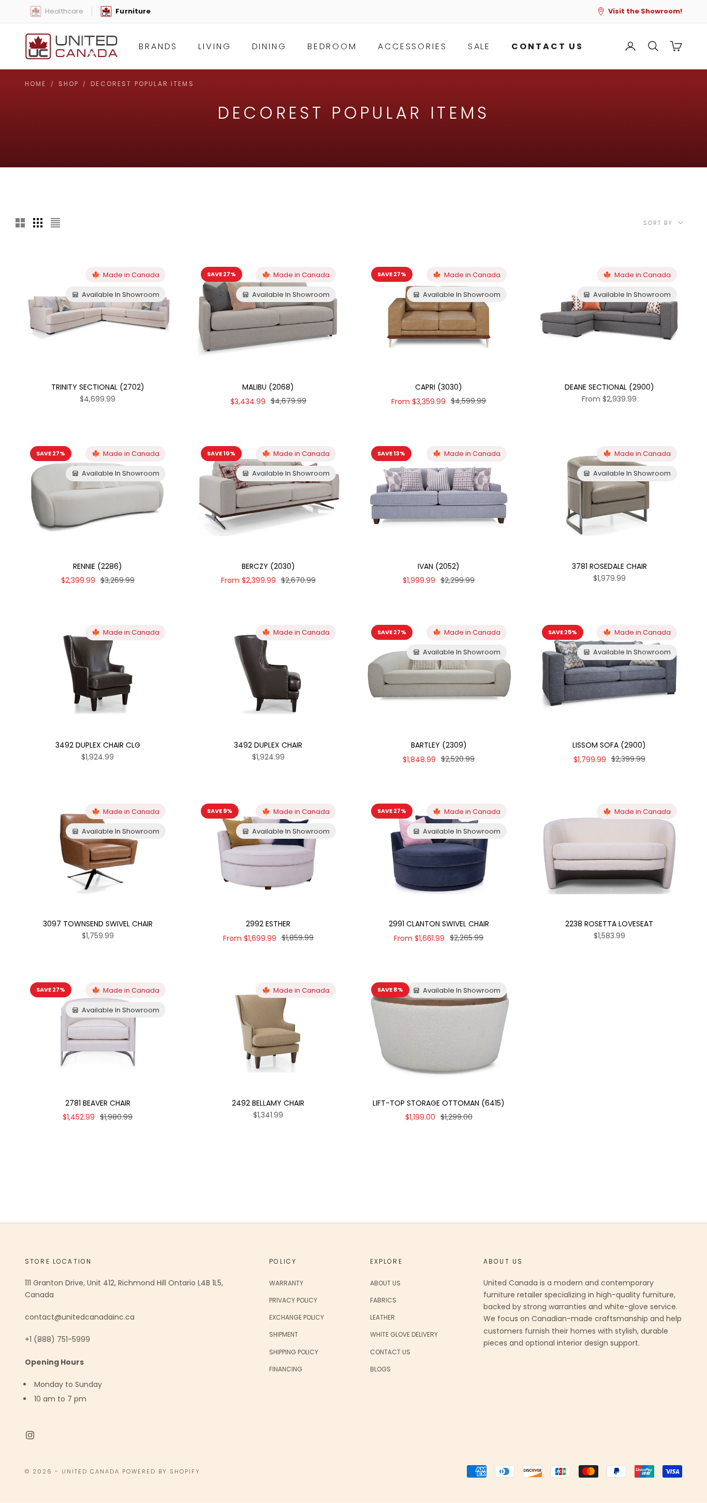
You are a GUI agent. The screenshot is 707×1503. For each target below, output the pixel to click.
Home (36, 83)
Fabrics (383, 1300)
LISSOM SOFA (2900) (609, 745)
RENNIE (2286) (97, 566)
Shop (68, 83)
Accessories (412, 46)
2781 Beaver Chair (97, 1103)
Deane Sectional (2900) (609, 387)
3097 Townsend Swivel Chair (98, 924)
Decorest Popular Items (142, 83)
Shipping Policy (293, 1352)
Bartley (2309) (439, 745)
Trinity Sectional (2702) (97, 387)
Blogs (380, 1369)
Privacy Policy (293, 1300)
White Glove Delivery (404, 1334)
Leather (382, 1317)
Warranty (286, 1283)
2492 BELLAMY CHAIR (268, 1103)
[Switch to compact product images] (55, 223)
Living (214, 46)
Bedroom (332, 46)
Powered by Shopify (161, 1471)
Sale (479, 46)
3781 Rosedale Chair (609, 566)
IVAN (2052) (439, 566)
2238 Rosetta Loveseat (609, 924)
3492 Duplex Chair (268, 745)
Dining (269, 46)
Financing (285, 1369)
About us (385, 1283)
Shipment (283, 1334)
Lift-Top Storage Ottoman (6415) (439, 1103)
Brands (158, 46)
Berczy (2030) (268, 566)
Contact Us (390, 1352)
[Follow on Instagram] (30, 1435)
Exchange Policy (296, 1317)
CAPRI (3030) (438, 387)
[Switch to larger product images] (20, 223)
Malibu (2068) (268, 387)
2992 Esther (268, 924)
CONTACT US (547, 46)
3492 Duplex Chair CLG (97, 745)
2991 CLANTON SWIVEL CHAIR (439, 924)
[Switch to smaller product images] (37, 223)
